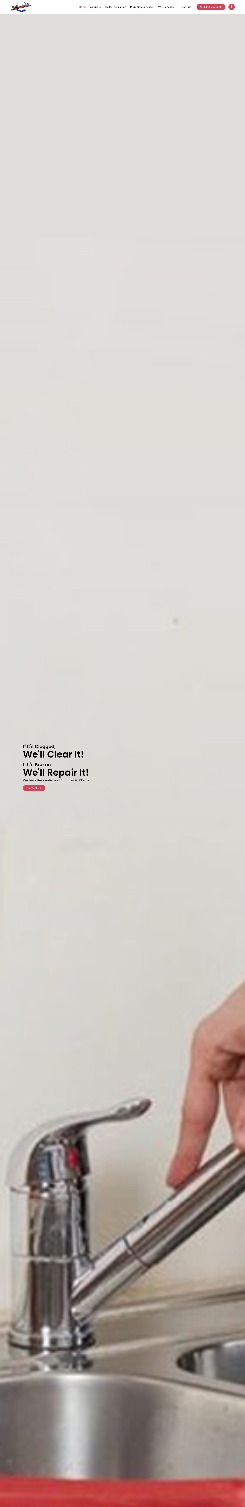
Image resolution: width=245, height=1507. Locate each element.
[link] (82, 7)
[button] (211, 7)
